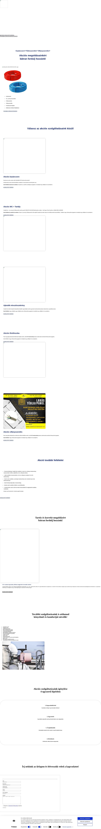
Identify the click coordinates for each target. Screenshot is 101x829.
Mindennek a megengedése (85, 818)
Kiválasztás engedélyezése (85, 821)
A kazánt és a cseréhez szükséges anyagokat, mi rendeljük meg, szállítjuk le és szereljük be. (31, 184)
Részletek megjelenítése (67, 826)
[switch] (39, 827)
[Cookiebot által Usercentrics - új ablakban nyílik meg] (14, 827)
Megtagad (85, 824)
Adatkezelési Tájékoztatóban (13, 805)
